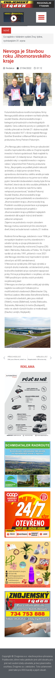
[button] (41, 17)
